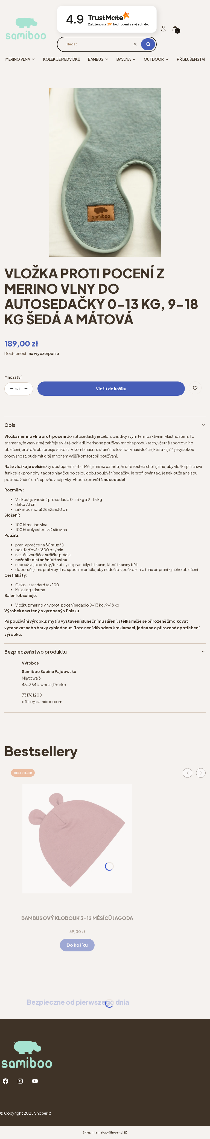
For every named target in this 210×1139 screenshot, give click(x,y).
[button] (148, 44)
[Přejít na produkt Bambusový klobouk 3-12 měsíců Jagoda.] (77, 839)
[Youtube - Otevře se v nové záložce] (35, 1081)
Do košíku (77, 945)
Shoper (41, 1113)
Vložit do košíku (111, 388)
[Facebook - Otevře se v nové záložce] (5, 1081)
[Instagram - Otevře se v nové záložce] (20, 1081)
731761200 (32, 694)
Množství (12, 377)
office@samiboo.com (42, 701)
